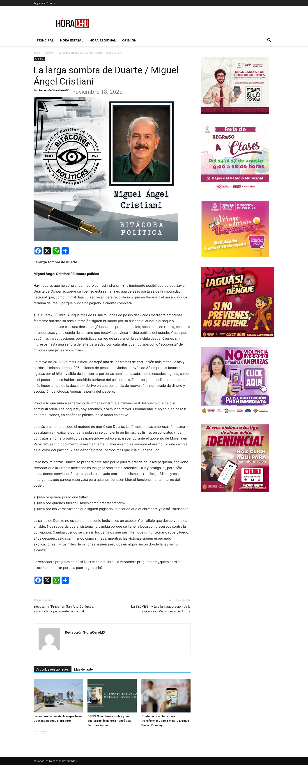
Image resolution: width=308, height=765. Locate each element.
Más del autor (84, 669)
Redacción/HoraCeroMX (54, 90)
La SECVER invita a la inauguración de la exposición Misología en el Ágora (161, 609)
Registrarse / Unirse (45, 3)
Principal (45, 40)
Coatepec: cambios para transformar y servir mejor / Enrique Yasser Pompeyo (165, 721)
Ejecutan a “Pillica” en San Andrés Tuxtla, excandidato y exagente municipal (64, 609)
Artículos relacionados (52, 669)
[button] (269, 41)
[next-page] (43, 734)
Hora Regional (103, 40)
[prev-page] (36, 734)
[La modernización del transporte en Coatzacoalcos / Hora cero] (58, 695)
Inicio (37, 53)
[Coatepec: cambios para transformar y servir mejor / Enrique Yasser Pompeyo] (166, 695)
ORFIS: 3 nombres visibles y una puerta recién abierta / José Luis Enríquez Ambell (109, 721)
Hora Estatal (71, 40)
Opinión (129, 40)
